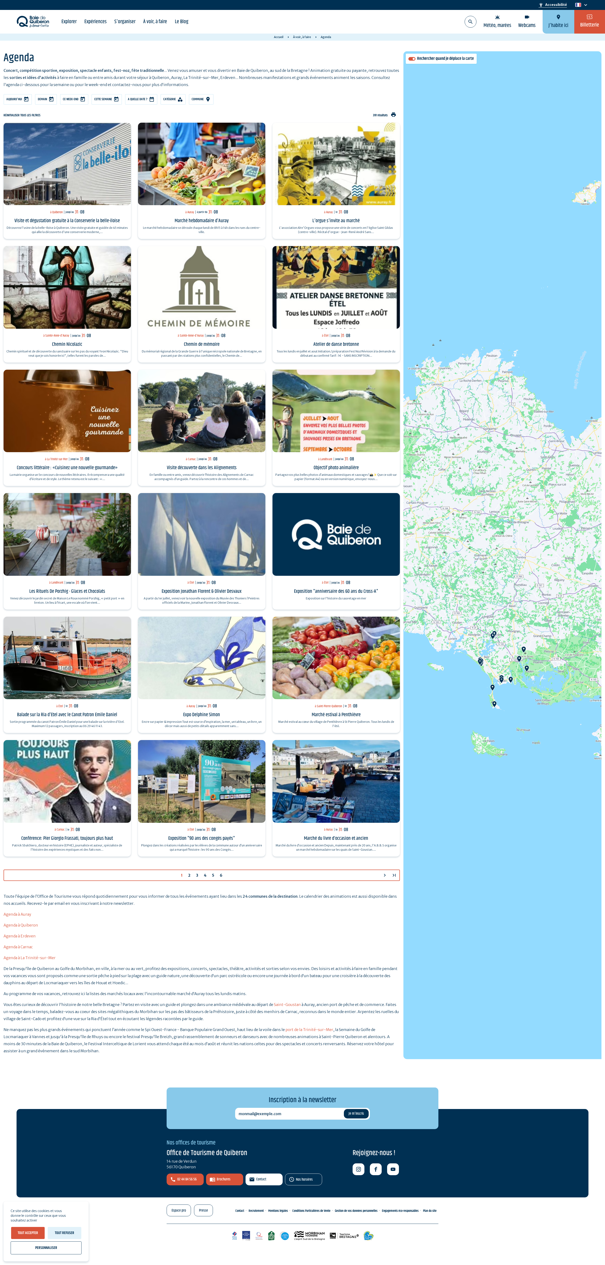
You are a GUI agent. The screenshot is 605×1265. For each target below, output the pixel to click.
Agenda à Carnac (18, 946)
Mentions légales (278, 1210)
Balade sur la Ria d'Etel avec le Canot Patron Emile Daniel (67, 715)
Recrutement (256, 1210)
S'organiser (124, 22)
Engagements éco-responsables (400, 1210)
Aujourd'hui (14, 99)
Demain (42, 99)
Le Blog (181, 22)
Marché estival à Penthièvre (336, 715)
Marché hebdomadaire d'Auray (202, 221)
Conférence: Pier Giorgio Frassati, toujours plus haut (67, 838)
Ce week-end (70, 99)
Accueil (278, 37)
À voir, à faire (155, 22)
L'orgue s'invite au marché (336, 221)
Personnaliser (46, 1248)
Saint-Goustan (287, 1004)
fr (577, 5)
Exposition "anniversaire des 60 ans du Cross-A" (336, 591)
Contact (261, 1179)
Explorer (69, 22)
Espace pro (179, 1210)
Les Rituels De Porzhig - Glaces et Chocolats (67, 591)
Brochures (223, 1179)
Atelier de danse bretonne (336, 344)
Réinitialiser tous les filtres (22, 115)
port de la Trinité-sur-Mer (309, 1029)
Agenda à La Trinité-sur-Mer (30, 957)
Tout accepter (28, 1233)
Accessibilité (553, 5)
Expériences (95, 22)
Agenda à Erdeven (20, 936)
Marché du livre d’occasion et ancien (336, 838)
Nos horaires (304, 1180)
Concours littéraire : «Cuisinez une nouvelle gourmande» (67, 468)
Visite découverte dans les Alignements (202, 468)
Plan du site (429, 1210)
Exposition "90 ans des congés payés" (201, 838)
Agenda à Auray (17, 914)
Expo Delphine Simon (201, 715)
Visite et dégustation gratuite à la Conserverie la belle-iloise (67, 221)
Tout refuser (64, 1233)
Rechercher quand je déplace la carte (445, 59)
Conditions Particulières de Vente (311, 1210)
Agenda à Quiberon (21, 925)
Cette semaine (103, 99)
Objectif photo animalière (336, 468)
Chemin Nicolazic (67, 344)
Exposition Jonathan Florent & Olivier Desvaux (202, 591)
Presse (203, 1210)
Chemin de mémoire (202, 344)
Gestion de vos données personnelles (356, 1210)
